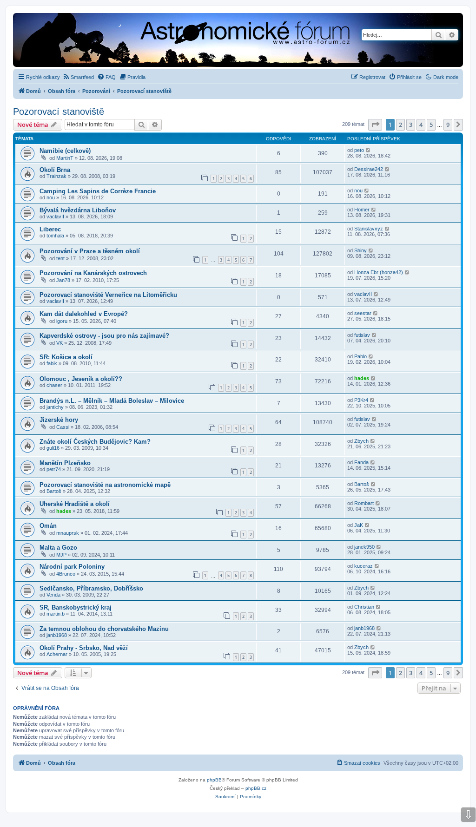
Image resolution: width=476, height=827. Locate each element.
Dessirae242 (368, 169)
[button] (375, 124)
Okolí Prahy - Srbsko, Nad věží (84, 647)
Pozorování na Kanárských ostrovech (93, 272)
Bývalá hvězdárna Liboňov (78, 210)
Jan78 (63, 280)
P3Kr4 (361, 400)
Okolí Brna (55, 169)
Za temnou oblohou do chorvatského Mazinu (104, 628)
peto (359, 150)
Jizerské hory (59, 419)
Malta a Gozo (58, 547)
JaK (358, 525)
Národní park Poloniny (72, 566)
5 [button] (431, 124)
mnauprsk (67, 533)
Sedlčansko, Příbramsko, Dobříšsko (91, 588)
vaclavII (55, 216)
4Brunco (65, 574)
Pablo (360, 356)
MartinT (64, 158)
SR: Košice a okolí (66, 357)
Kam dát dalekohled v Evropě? (84, 313)
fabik (51, 363)
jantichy (55, 407)
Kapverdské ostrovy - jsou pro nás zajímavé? (104, 335)
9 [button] (448, 124)
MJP (61, 555)
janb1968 (56, 635)
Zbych (361, 441)
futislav (362, 335)
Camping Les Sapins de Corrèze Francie (98, 191)
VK (59, 343)
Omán (48, 525)
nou (50, 197)
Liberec (50, 229)
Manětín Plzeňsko (65, 462)
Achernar (56, 654)
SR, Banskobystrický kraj (76, 607)
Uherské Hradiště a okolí (75, 503)
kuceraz (363, 566)
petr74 (53, 469)
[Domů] (165, 40)
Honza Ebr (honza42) (378, 272)
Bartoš (53, 491)
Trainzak (56, 176)
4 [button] (421, 124)
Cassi (62, 427)
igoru (61, 321)
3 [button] (410, 124)
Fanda (361, 462)
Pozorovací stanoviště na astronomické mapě (105, 484)
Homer (362, 209)
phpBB (214, 779)
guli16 (53, 448)
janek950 (364, 547)
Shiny (360, 250)
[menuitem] (78, 77)
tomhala (55, 235)
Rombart (364, 503)
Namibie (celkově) (65, 150)
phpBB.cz (255, 788)
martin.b (55, 614)
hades (361, 378)
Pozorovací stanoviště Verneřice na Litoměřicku (108, 294)
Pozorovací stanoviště (58, 111)
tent (60, 258)
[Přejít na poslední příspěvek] (368, 150)
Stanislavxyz (368, 228)
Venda (53, 594)
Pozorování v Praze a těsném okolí (90, 251)
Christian (364, 607)
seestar (362, 313)
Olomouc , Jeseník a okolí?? (81, 378)
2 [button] (400, 124)
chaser (54, 385)
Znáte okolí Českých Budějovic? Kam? (95, 441)
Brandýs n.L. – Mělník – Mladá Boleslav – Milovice (112, 400)
